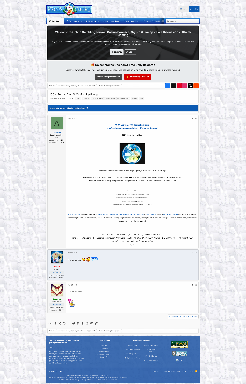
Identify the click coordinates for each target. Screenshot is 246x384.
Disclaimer (104, 345)
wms (141, 98)
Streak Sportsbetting (151, 360)
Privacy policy (182, 371)
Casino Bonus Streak (132, 349)
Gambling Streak (132, 354)
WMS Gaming (110, 214)
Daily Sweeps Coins (132, 358)
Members (92, 21)
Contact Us (104, 357)
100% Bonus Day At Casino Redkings (132, 125)
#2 (196, 252)
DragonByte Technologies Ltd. (111, 377)
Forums (55, 21)
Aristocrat (140, 214)
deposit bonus (110, 98)
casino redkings (97, 98)
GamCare (104, 348)
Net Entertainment (122, 214)
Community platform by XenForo (87, 375)
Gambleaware (104, 351)
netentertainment (123, 98)
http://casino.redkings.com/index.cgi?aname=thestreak (132, 128)
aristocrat (86, 98)
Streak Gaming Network (155, 21)
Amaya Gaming (150, 214)
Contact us (157, 371)
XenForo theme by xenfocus (107, 380)
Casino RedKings (74, 214)
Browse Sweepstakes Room (108, 77)
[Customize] (60, 371)
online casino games (170, 214)
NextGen (133, 214)
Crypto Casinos (132, 21)
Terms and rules (169, 371)
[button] (62, 21)
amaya (78, 98)
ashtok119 (55, 98)
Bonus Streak (132, 345)
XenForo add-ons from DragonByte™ (80, 377)
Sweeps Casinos (112, 21)
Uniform (54, 371)
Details (124, 377)
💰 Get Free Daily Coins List (137, 77)
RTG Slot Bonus (151, 356)
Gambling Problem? (104, 354)
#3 (196, 285)
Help (191, 371)
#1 (196, 118)
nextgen (134, 98)
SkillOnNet (101, 214)
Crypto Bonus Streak (151, 345)
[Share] (192, 118)
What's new (74, 21)
